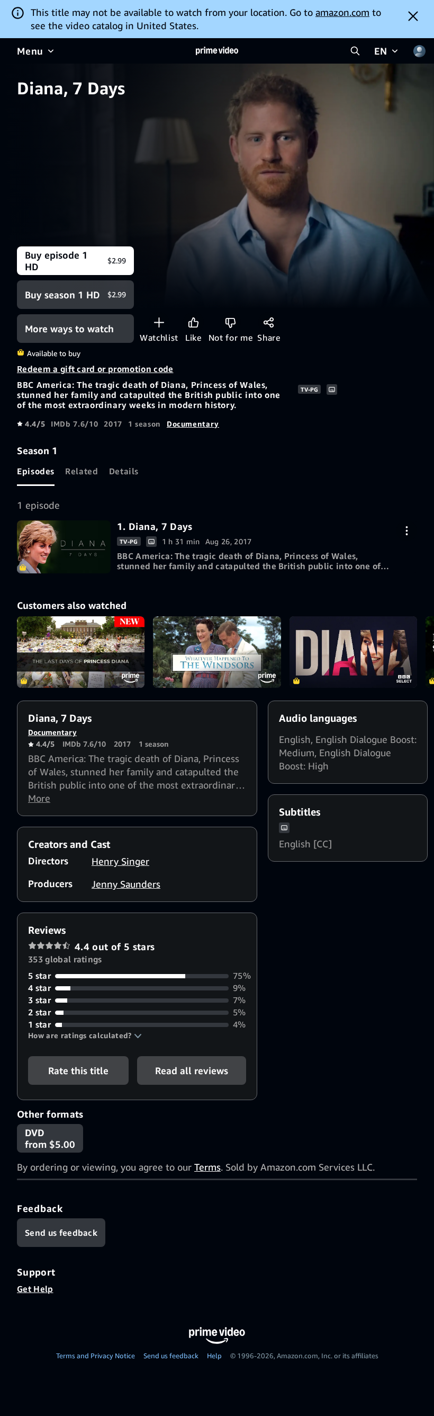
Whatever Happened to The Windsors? (217, 652)
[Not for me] (230, 322)
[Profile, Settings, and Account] (419, 51)
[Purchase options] (406, 530)
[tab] (36, 471)
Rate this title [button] (78, 1070)
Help (214, 1355)
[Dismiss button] (413, 16)
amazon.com (342, 12)
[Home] (217, 51)
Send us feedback (170, 1355)
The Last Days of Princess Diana (80, 652)
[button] (85, 1035)
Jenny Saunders (126, 884)
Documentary (193, 423)
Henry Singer (120, 861)
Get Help (35, 1289)
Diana (353, 652)
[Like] (193, 322)
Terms (207, 1167)
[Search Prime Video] (355, 51)
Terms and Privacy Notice (95, 1355)
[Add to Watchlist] (159, 322)
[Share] (268, 322)
